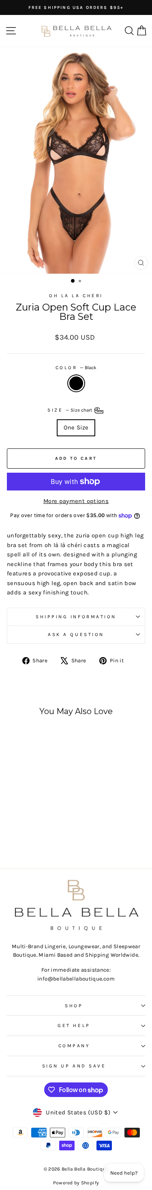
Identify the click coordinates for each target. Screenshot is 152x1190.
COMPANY (74, 1045)
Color (76, 367)
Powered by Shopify (76, 1183)
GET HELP (74, 1025)
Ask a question (76, 634)
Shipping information (76, 616)
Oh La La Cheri (76, 295)
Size (70, 410)
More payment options (76, 501)
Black (76, 383)
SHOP (74, 1005)
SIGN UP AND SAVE (74, 1066)
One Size (76, 427)
